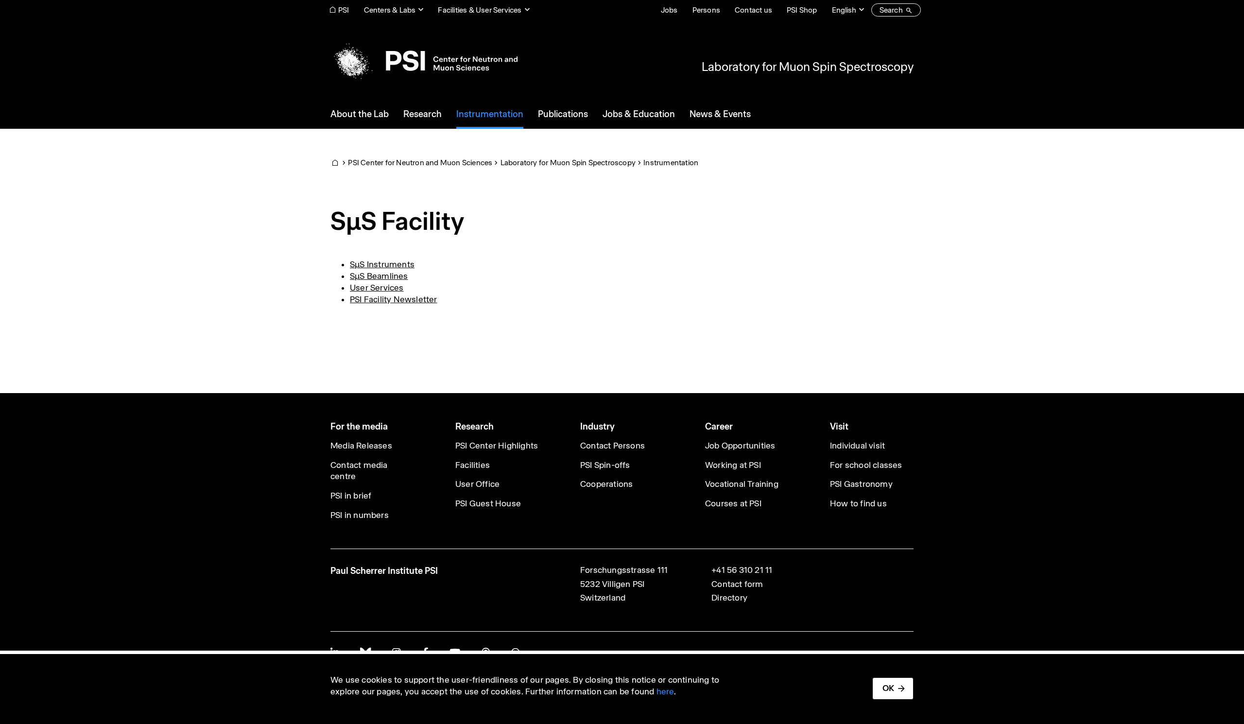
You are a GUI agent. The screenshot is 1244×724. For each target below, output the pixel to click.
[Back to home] (424, 60)
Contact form (737, 584)
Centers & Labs (390, 10)
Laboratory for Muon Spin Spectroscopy (808, 66)
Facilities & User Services (479, 10)
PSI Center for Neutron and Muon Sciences (420, 162)
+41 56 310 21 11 (741, 570)
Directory (729, 598)
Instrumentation (670, 162)
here (665, 691)
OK (888, 688)
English (844, 10)
